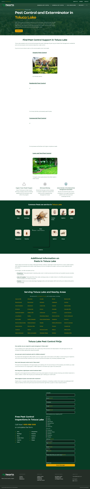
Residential (39, 477)
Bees (49, 424)
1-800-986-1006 (8, 1)
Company (48, 402)
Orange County (58, 477)
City (48, 442)
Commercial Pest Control (58, 5)
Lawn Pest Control (41, 480)
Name (49, 398)
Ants (18, 277)
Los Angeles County (19, 9)
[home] (8, 5)
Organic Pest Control (40, 52)
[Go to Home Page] (8, 476)
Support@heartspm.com (77, 476)
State (49, 446)
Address (50, 439)
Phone (49, 410)
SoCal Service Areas (71, 5)
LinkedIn (48, 392)
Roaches (50, 426)
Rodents (50, 430)
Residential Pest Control (43, 5)
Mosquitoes (51, 423)
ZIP (48, 450)
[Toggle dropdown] (50, 5)
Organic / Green (40, 476)
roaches (24, 277)
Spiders (50, 433)
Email (49, 406)
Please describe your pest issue (56, 454)
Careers (81, 1)
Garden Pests (51, 431)
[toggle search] (86, 5)
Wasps (49, 436)
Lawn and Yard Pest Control (42, 153)
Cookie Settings (86, 487)
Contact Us (19, 30)
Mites (49, 419)
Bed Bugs (50, 421)
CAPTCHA (48, 463)
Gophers (50, 435)
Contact (86, 1)
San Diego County (58, 476)
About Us (75, 1)
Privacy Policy (82, 487)
